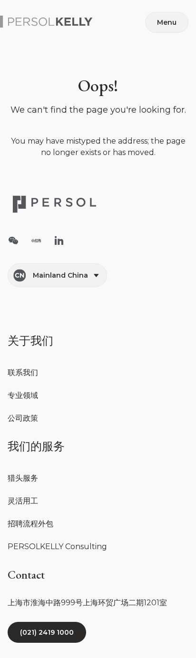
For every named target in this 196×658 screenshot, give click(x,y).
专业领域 (23, 395)
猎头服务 (23, 478)
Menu (166, 22)
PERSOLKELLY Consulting (57, 546)
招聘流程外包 (30, 523)
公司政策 (23, 418)
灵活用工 (23, 500)
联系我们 (23, 372)
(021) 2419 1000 (47, 632)
